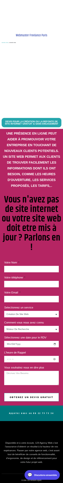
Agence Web (5, 42)
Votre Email (11, 292)
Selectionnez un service (18, 307)
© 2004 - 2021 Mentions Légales (31, 480)
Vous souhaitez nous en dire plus (24, 367)
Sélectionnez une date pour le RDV (25, 337)
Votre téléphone (14, 277)
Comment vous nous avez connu (24, 322)
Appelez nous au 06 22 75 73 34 (31, 413)
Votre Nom (11, 262)
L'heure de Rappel (15, 352)
